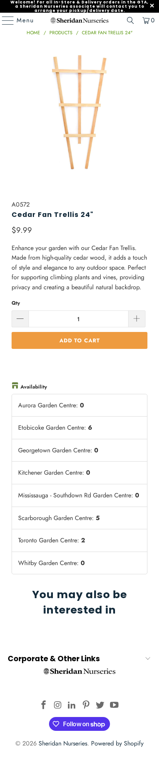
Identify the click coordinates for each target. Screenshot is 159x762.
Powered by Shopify (117, 743)
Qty (16, 303)
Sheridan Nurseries (63, 743)
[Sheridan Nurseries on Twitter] (100, 706)
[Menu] (4, 20)
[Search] (130, 20)
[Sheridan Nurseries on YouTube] (114, 706)
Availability (33, 386)
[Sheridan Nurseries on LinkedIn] (72, 706)
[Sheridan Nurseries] (79, 20)
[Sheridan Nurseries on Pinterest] (86, 706)
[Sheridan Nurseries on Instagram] (58, 706)
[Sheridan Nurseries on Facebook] (43, 706)
